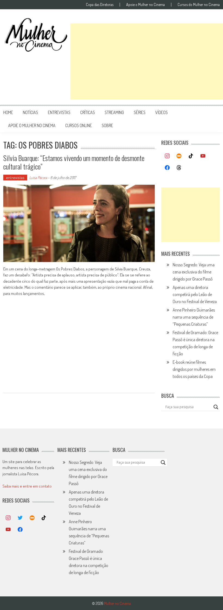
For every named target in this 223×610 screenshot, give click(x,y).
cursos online (78, 125)
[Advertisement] (146, 61)
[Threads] (179, 168)
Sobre (107, 125)
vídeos (161, 112)
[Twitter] (20, 518)
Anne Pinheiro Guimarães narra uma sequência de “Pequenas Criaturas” (194, 317)
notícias (30, 112)
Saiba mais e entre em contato (27, 486)
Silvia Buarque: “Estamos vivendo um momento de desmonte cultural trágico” (73, 162)
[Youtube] (203, 156)
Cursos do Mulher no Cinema (199, 5)
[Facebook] (167, 168)
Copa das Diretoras (99, 5)
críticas (87, 112)
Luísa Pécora (38, 177)
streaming (114, 112)
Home (8, 112)
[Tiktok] (191, 156)
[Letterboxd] (179, 156)
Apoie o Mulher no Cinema (145, 5)
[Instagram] (167, 156)
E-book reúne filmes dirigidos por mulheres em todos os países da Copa (194, 369)
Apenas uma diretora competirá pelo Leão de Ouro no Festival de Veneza (195, 294)
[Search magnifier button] (216, 407)
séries (139, 112)
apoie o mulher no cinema (31, 125)
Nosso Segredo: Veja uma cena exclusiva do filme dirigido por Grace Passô (194, 272)
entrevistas (59, 112)
